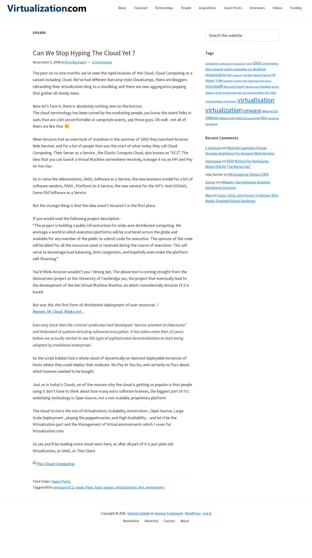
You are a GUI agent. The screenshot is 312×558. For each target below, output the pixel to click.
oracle (256, 86)
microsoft (214, 86)
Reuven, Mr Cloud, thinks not (57, 311)
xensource (211, 124)
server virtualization (226, 92)
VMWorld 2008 (227, 118)
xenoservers (155, 487)
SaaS (98, 487)
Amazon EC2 (64, 487)
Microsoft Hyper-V (234, 86)
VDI (267, 92)
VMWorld (211, 118)
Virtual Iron (230, 101)
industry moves (232, 80)
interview (253, 80)
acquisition (212, 63)
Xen (141, 487)
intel (244, 80)
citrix (257, 63)
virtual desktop (214, 101)
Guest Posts (61, 481)
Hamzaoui (213, 161)
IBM (220, 81)
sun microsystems (253, 92)
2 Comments (102, 62)
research (209, 92)
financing (237, 75)
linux (268, 80)
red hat (275, 86)
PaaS (89, 487)
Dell (250, 69)
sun (239, 93)
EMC (229, 75)
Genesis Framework (169, 513)
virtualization (126, 487)
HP (274, 75)
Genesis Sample (138, 513)
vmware (252, 110)
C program (213, 147)
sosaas (108, 487)
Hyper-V (211, 80)
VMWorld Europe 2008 (247, 118)
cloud (79, 487)
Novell (249, 86)
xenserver (273, 118)
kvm (262, 80)
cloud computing (235, 69)
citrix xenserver (214, 69)
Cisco (249, 63)
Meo (208, 195)
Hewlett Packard (262, 75)
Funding (248, 75)
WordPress (193, 513)
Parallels (265, 87)
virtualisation (256, 100)
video (273, 92)
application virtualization (232, 63)
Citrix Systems (270, 63)
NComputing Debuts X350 (248, 174)
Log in (207, 513)
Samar (210, 182)
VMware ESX (270, 111)
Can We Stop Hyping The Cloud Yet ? (84, 52)
